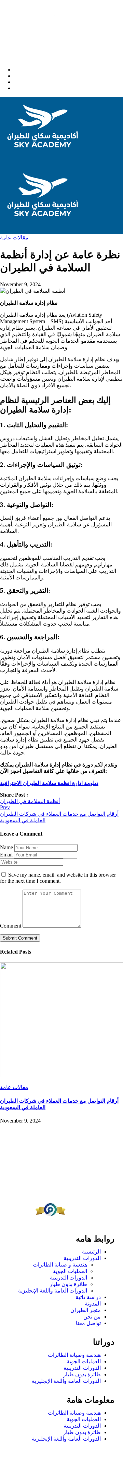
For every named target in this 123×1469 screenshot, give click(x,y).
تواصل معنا (88, 1323)
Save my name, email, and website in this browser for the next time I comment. (58, 878)
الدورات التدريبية (82, 1258)
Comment (10, 926)
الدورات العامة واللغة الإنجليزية (52, 1291)
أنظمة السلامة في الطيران (30, 801)
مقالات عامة (14, 237)
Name (6, 847)
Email (6, 854)
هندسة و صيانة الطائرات (60, 1265)
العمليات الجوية (70, 1271)
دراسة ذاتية (88, 1297)
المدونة (93, 1304)
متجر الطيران (85, 1310)
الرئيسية (91, 1252)
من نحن (92, 1317)
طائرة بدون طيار (68, 1284)
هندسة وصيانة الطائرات (74, 1355)
